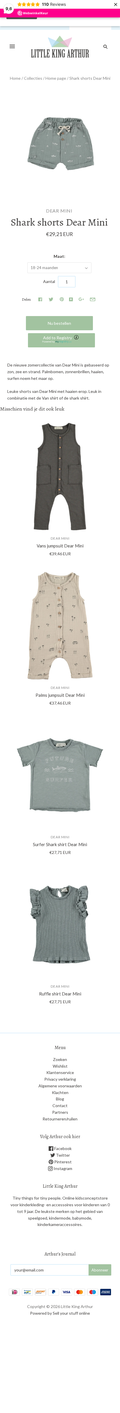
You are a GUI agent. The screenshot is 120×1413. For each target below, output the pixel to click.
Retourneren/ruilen (60, 1118)
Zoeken (60, 1059)
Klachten (60, 1092)
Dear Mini (59, 210)
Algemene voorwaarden (60, 1085)
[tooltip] (77, 338)
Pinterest (62, 1161)
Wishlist (60, 1066)
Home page (55, 78)
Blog (60, 1098)
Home (15, 78)
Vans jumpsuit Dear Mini (60, 545)
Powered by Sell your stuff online (60, 1313)
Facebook (62, 1148)
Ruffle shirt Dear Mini (60, 993)
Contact (60, 1105)
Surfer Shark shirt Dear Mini (60, 844)
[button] (61, 340)
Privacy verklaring (60, 1079)
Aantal (49, 281)
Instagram (62, 1168)
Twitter (62, 1155)
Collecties (33, 78)
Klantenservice (60, 1072)
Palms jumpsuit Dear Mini (60, 695)
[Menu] (12, 46)
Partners (60, 1112)
